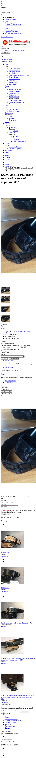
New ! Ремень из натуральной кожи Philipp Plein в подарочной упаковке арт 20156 (18, 659)
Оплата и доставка (11, 23)
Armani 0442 (5, 588)
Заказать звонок (19, 50)
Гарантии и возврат (11, 19)
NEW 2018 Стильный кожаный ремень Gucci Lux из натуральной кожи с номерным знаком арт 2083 (18, 697)
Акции (7, 155)
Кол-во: (3, 354)
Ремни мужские (10, 166)
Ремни (7, 164)
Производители (10, 726)
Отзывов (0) (9, 382)
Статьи (7, 159)
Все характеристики (8, 351)
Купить (22, 347)
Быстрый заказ (14, 358)
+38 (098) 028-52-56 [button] (7, 741)
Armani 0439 (5, 552)
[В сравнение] (3, 328)
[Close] (1, 395)
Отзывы (7, 157)
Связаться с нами (10, 722)
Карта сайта (9, 724)
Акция (3, 374)
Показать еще (6, 704)
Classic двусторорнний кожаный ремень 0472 (16, 623)
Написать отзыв (6, 391)
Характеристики (10, 381)
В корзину (5, 358)
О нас (7, 21)
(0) (2, 326)
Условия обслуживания (13, 25)
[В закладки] (1, 328)
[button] (7, 37)
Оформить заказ (6, 59)
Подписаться (24, 712)
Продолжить (5, 514)
